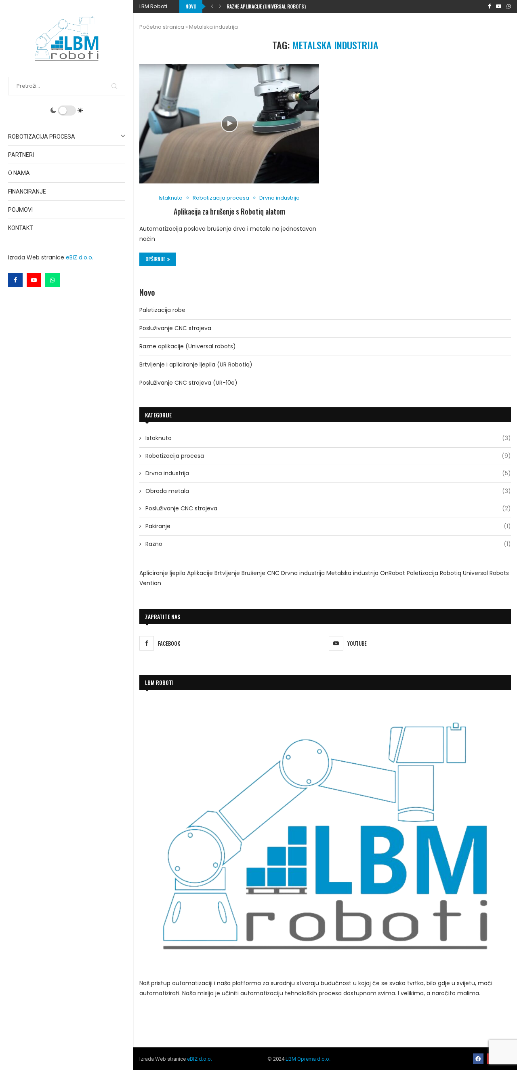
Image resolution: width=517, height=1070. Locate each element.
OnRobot (392, 573)
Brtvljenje (227, 573)
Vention (150, 583)
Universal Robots (486, 573)
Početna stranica (161, 27)
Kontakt (20, 228)
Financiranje (27, 191)
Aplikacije (200, 573)
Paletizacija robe (162, 310)
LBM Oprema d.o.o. (308, 1059)
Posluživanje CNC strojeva (175, 328)
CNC (273, 573)
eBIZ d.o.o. (79, 257)
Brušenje (253, 573)
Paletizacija (422, 573)
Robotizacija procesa (41, 136)
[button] (212, 6)
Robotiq (450, 573)
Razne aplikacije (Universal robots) (187, 346)
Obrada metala (328, 491)
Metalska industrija (352, 573)
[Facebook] (15, 280)
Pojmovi (20, 209)
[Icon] (229, 123)
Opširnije (155, 258)
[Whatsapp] (52, 280)
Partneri (21, 155)
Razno (328, 544)
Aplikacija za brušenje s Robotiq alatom (229, 211)
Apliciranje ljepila (162, 573)
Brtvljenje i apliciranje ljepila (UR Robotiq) (274, 6)
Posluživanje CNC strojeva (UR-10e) (188, 383)
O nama (19, 173)
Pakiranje (328, 526)
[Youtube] (34, 280)
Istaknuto (328, 438)
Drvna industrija (328, 473)
